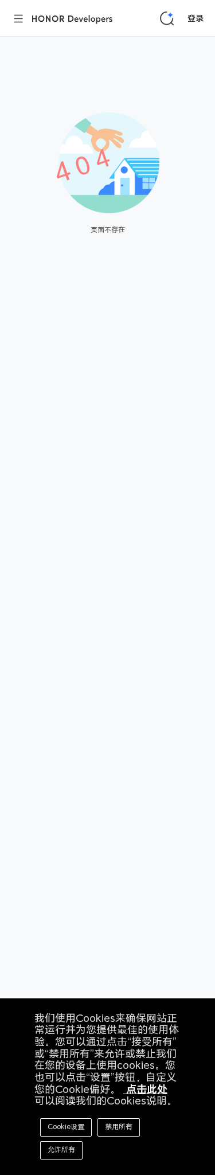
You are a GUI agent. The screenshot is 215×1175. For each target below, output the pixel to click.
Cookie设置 (66, 1126)
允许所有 (61, 1149)
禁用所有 (118, 1126)
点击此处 (145, 1089)
